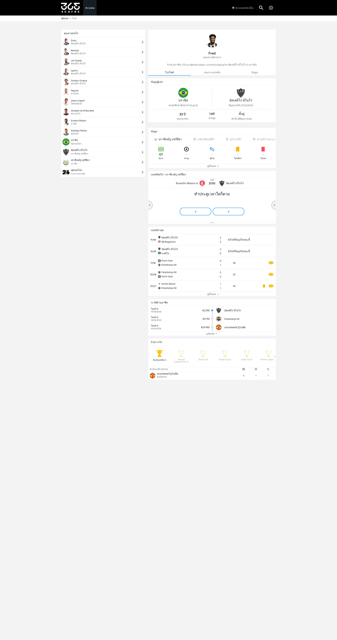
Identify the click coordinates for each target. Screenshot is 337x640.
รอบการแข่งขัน (212, 72)
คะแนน (89, 7)
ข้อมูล (255, 72)
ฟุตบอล (64, 18)
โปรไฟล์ (169, 72)
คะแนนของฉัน (244, 7)
